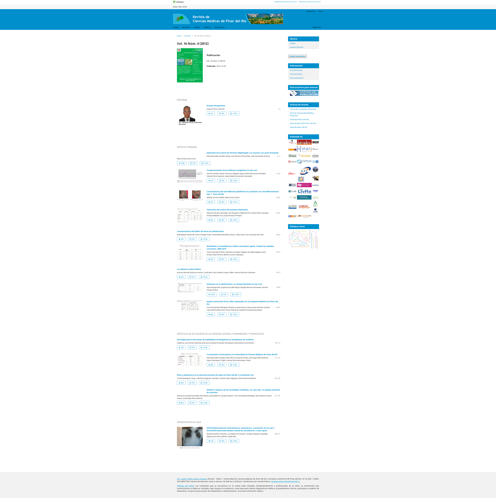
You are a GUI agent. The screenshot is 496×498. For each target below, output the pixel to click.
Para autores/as (296, 74)
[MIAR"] (315, 192)
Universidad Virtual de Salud (285, 2)
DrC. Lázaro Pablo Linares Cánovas (192, 479)
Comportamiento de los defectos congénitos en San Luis (232, 170)
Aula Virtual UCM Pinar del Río (303, 123)
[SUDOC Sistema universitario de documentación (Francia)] (315, 172)
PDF (222, 113)
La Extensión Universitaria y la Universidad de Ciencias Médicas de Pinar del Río (242, 354)
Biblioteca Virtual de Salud (310, 2)
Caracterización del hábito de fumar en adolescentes (200, 231)
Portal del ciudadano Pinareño (303, 109)
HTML (234, 113)
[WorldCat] (315, 149)
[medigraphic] (292, 156)
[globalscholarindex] (304, 175)
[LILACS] (315, 162)
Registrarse (311, 11)
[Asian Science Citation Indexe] (315, 198)
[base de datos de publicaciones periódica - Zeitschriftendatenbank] (304, 186)
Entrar (320, 11)
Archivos (186, 27)
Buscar (318, 27)
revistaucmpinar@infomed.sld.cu (285, 481)
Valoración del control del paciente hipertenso (227, 209)
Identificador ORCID (298, 127)
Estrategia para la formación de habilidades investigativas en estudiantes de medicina (215, 339)
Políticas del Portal (185, 486)
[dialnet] (292, 163)
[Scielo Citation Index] (292, 150)
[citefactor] (304, 163)
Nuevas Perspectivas (216, 105)
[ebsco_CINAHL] (304, 199)
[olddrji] (292, 208)
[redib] (315, 157)
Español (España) (296, 47)
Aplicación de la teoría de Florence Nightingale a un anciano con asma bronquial (242, 153)
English (293, 43)
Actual (176, 27)
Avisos (197, 27)
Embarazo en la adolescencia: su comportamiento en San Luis (234, 284)
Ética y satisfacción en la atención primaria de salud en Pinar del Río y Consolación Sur (215, 375)
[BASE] (304, 157)
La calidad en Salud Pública (189, 269)
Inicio (179, 36)
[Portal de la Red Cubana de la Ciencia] (292, 191)
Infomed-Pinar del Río (299, 119)
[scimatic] (301, 181)
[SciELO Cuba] (292, 144)
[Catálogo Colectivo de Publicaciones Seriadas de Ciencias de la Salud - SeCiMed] (315, 185)
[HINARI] (304, 151)
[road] (292, 174)
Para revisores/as (296, 78)
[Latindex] (304, 144)
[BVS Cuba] (292, 186)
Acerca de (219, 27)
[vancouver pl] (292, 216)
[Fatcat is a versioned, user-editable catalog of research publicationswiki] (315, 180)
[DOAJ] (315, 142)
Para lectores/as (296, 70)
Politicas (207, 27)
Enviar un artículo (297, 56)
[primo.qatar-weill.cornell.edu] (304, 209)
